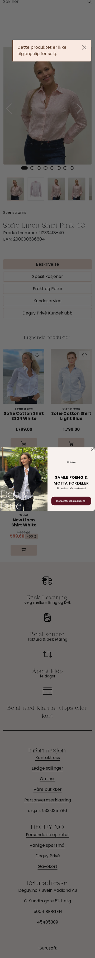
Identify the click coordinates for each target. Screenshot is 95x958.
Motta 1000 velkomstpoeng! (71, 501)
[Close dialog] (92, 449)
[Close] (84, 47)
